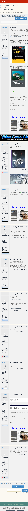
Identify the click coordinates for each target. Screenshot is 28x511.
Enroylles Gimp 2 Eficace (15, 308)
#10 (26, 448)
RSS (5, 504)
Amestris (5, 327)
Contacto (10, 504)
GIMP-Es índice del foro (8, 5)
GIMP (17, 5)
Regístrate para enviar (21, 18)
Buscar (25, 490)
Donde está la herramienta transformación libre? (12, 16)
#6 (26, 294)
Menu (3, 1)
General (4, 7)
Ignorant (5, 144)
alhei (3, 294)
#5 (26, 259)
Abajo (3, 15)
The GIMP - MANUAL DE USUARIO (15, 15)
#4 (26, 227)
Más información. (10, 510)
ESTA (13, 146)
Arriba (3, 483)
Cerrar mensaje (21, 510)
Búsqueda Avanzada (22, 492)
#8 (26, 362)
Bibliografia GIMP (8, 9)
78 (6, 48)
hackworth (5, 227)
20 (6, 245)
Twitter (22, 504)
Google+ (16, 504)
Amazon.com (13, 96)
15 (6, 164)
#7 (26, 327)
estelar (4, 259)
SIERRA (4, 27)
